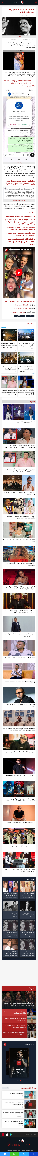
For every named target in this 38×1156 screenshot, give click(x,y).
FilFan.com (30, 1150)
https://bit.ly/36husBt (21, 305)
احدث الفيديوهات (20, 1088)
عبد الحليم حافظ (30, 315)
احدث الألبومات (29, 1044)
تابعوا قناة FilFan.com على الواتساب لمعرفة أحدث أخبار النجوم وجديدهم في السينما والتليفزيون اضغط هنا (19, 83)
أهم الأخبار (30, 988)
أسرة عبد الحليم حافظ (19, 315)
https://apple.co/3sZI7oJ (22, 308)
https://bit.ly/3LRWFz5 (18, 312)
